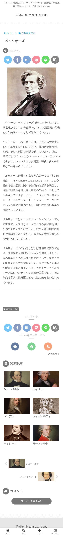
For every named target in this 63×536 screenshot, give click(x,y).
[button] (55, 60)
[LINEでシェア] (46, 60)
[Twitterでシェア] (8, 60)
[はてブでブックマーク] (27, 60)
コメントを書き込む (31, 501)
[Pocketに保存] (36, 60)
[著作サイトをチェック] (15, 346)
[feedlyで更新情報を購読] (31, 346)
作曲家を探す (12, 309)
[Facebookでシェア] (17, 60)
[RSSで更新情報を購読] (48, 346)
